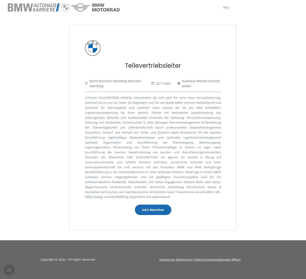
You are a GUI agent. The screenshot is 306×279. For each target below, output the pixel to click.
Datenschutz (184, 259)
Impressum (167, 259)
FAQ (226, 7)
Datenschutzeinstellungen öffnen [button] (217, 259)
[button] (9, 270)
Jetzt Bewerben (153, 210)
